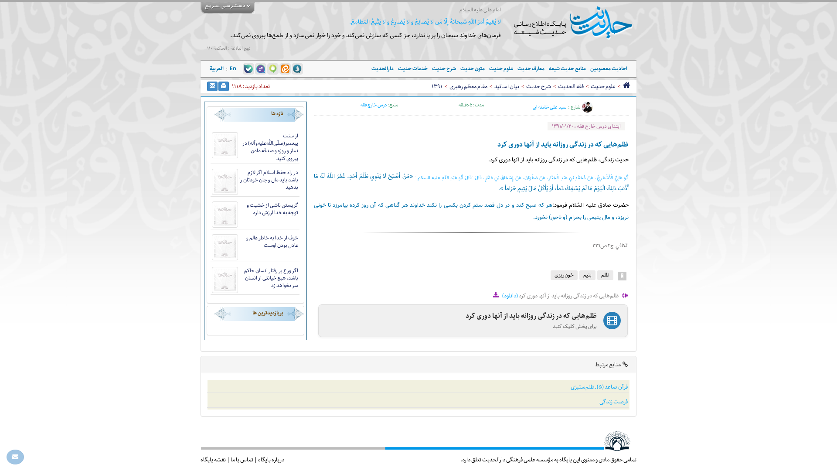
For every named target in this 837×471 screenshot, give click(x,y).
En (233, 69)
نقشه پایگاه (213, 459)
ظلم (605, 275)
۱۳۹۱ (437, 86)
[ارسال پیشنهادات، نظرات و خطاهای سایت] (15, 457)
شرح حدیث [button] (444, 69)
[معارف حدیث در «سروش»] (297, 68)
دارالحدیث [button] (382, 69)
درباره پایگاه (271, 459)
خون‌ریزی (564, 275)
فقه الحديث (571, 86)
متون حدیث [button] (472, 69)
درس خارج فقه (374, 105)
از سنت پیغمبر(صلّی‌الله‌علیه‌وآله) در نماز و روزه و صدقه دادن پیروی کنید (270, 147)
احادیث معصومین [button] (608, 69)
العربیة (217, 69)
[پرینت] (223, 86)
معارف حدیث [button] (530, 69)
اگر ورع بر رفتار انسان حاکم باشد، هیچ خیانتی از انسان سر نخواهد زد (271, 278)
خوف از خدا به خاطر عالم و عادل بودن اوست (272, 241)
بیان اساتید (506, 86)
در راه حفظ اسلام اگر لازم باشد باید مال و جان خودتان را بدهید (268, 179)
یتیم (587, 275)
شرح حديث (538, 86)
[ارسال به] (212, 86)
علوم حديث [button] (501, 69)
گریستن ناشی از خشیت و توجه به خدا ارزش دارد (272, 209)
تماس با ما (242, 459)
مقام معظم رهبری (468, 86)
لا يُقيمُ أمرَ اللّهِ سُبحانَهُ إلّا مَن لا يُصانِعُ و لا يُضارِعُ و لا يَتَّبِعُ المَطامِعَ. (425, 22)
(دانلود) (510, 295)
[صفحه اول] (626, 86)
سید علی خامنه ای (549, 107)
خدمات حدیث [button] (413, 69)
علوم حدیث (603, 86)
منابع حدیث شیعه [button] (567, 69)
